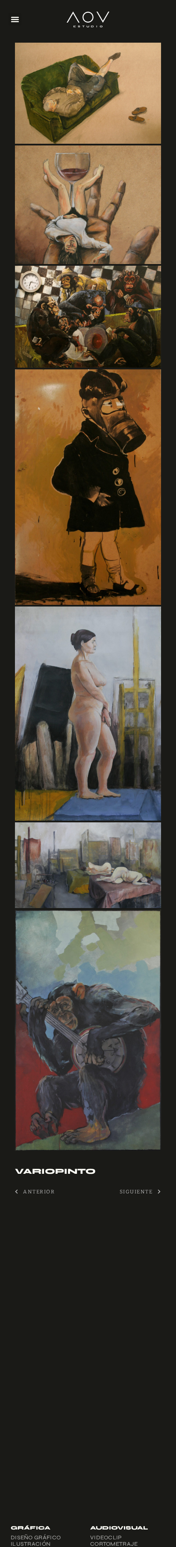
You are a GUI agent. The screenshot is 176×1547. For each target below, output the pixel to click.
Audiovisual (119, 1528)
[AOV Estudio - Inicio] (88, 19)
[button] (15, 19)
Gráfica (30, 1528)
